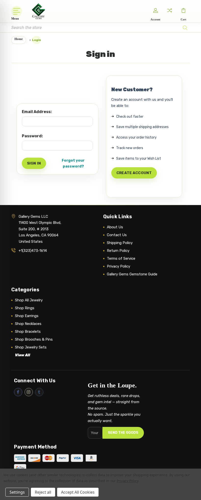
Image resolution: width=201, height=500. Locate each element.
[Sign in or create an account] (155, 10)
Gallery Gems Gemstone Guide (132, 274)
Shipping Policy (120, 243)
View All (22, 355)
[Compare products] (169, 10)
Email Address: (37, 111)
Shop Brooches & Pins (34, 339)
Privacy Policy (118, 266)
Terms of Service (121, 258)
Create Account (134, 173)
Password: (32, 136)
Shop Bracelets (28, 331)
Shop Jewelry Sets (31, 347)
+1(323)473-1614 (33, 250)
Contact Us (117, 235)
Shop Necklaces (28, 323)
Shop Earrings (26, 316)
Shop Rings (24, 308)
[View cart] (183, 10)
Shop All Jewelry (29, 300)
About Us (115, 227)
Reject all (43, 492)
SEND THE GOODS (123, 433)
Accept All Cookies (78, 492)
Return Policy (118, 250)
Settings (17, 492)
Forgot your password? (73, 163)
